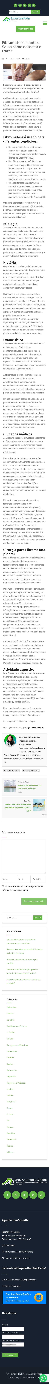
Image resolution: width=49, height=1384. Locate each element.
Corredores (12, 1051)
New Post (11, 1101)
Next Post (18, 806)
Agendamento (25, 28)
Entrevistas (12, 1070)
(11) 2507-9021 (8, 1245)
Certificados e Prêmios (17, 1026)
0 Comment (16, 58)
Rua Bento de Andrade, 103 (14, 1235)
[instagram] (20, 5)
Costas (10, 1064)
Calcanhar (11, 1007)
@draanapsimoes (36, 727)
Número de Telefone (11, 1340)
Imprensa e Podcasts (16, 1082)
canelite (10, 1019)
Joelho (10, 1089)
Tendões (11, 1133)
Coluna (10, 1038)
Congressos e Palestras (17, 1045)
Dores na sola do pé (12, 770)
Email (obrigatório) (10, 1332)
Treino (10, 1145)
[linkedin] (29, 5)
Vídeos (10, 1152)
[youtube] (34, 5)
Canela (10, 1013)
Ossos (9, 1108)
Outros (10, 1114)
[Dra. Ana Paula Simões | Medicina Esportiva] (16, 19)
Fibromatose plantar (32, 770)
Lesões (27, 58)
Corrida (10, 1057)
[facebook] (15, 5)
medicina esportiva (12, 758)
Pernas (10, 1127)
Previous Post (29, 785)
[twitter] (25, 5)
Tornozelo (11, 1139)
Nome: (5, 1324)
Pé (8, 1120)
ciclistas (10, 1032)
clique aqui (16, 1286)
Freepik (17, 1377)
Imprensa (11, 1076)
